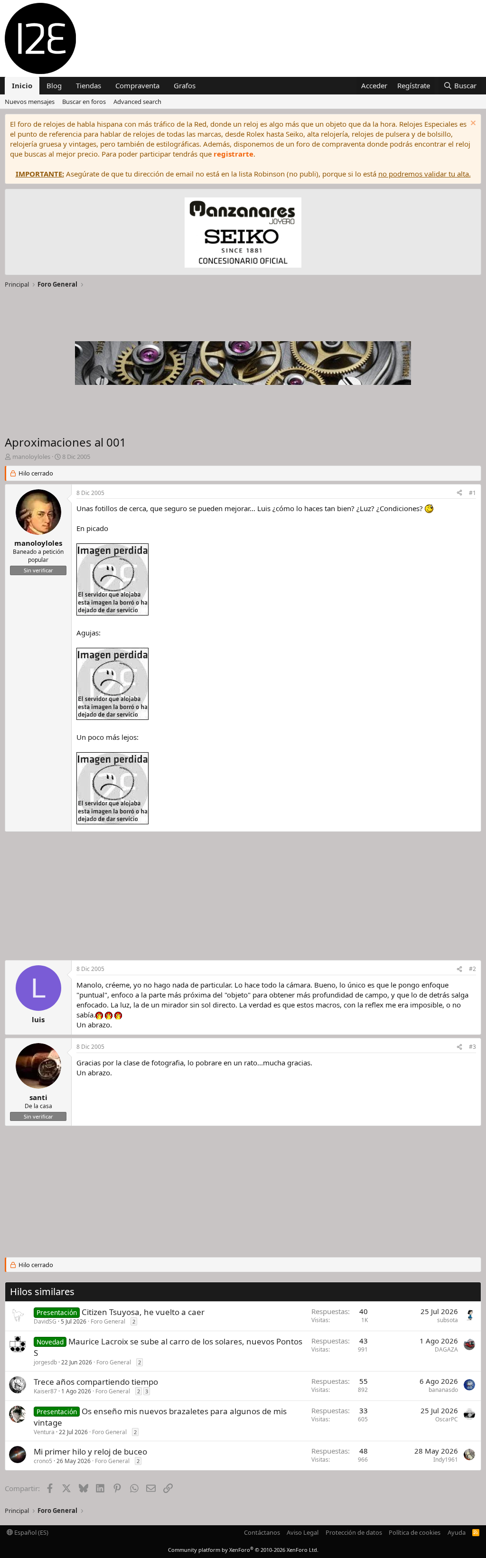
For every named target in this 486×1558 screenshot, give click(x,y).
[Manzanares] (243, 233)
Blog (54, 85)
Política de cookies (414, 1532)
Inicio (22, 85)
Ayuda (457, 1532)
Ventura (44, 1432)
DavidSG (45, 1321)
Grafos (185, 85)
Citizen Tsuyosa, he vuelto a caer (143, 1311)
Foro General (108, 1321)
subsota (447, 1320)
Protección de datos (354, 1532)
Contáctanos (262, 1532)
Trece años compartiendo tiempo (96, 1381)
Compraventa (137, 85)
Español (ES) (30, 1532)
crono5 (43, 1461)
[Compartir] (459, 493)
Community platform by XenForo (243, 1549)
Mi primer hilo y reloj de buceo (90, 1451)
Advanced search (137, 101)
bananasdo (443, 1390)
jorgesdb (45, 1362)
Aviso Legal (302, 1532)
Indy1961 (445, 1459)
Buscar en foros (84, 101)
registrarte (233, 154)
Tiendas (88, 85)
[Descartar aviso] (472, 124)
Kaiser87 (45, 1391)
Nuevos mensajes (30, 101)
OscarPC (446, 1419)
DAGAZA (446, 1349)
